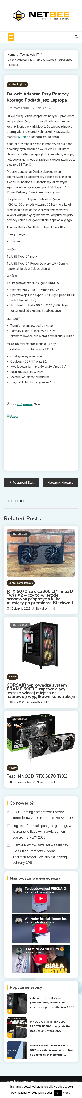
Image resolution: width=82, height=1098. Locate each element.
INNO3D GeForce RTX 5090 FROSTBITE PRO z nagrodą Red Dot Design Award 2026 (50, 1026)
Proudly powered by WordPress (49, 1082)
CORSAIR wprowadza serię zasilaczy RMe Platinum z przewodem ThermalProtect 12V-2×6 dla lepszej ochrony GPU (40, 854)
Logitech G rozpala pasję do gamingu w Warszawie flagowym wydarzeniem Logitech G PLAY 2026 (42, 831)
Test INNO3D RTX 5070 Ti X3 (37, 776)
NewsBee (42, 608)
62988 (21, 137)
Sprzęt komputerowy (21, 582)
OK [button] (57, 1093)
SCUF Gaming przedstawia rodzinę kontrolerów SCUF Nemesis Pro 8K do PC (43, 815)
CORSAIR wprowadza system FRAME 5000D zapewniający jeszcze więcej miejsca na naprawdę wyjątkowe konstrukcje (41, 691)
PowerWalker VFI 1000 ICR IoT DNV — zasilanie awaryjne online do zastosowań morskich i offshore (51, 1050)
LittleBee (40, 108)
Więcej (66, 1092)
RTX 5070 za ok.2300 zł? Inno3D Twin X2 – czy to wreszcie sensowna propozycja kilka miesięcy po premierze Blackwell (41, 597)
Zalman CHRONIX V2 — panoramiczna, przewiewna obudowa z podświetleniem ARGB (52, 1002)
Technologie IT (17, 84)
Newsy (12, 676)
